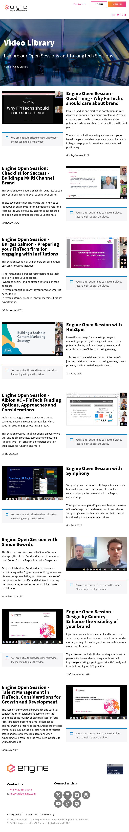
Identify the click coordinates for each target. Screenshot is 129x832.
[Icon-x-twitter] (58, 795)
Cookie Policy (47, 814)
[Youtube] (58, 803)
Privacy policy (14, 814)
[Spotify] (77, 803)
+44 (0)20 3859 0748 (21, 789)
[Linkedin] (67, 795)
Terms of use (31, 814)
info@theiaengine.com (23, 793)
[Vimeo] (77, 795)
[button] (118, 14)
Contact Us (80, 4)
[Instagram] (86, 795)
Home (7, 66)
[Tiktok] (67, 803)
